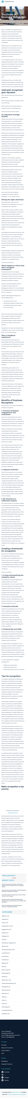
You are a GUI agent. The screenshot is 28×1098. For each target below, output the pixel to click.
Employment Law (6, 926)
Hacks (3, 939)
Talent (3, 1003)
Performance (5, 980)
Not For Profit (5, 970)
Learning (4, 956)
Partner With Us (5, 1050)
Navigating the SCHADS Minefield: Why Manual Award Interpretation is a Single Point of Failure (14, 901)
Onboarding (5, 973)
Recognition (5, 986)
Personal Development (8, 983)
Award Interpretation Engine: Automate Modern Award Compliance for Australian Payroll (13, 885)
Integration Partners (6, 1064)
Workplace (4, 1013)
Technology (5, 1007)
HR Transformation (7, 949)
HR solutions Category (8, 943)
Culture (4, 922)
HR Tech (4, 946)
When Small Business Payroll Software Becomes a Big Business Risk (12, 906)
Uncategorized (6, 1010)
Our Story (3, 1045)
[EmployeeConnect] (7, 1)
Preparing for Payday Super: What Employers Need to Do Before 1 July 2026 (14, 891)
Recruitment (5, 990)
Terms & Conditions (21, 1094)
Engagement (5, 929)
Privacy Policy (11, 1094)
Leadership (5, 953)
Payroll (3, 976)
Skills (3, 997)
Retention (4, 993)
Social (3, 1000)
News (3, 966)
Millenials (4, 963)
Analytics (4, 919)
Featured (4, 932)
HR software (4, 1061)
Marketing (4, 959)
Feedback (4, 936)
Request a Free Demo (7, 1047)
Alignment (4, 916)
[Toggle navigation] (25, 1)
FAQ (2, 1053)
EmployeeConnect (13, 812)
